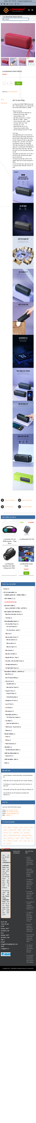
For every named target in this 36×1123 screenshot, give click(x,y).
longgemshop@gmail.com (25, 1)
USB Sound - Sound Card (12, 772)
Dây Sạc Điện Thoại (11, 682)
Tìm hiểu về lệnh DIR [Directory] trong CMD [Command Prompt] (29, 962)
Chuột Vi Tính (9, 736)
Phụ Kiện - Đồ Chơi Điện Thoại (14, 706)
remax (17, 883)
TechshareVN (30, 1014)
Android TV (9, 801)
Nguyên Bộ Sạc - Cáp (11, 703)
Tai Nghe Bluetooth (11, 710)
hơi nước (5, 878)
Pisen (7, 782)
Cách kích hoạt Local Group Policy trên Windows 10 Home (30, 984)
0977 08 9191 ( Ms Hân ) (12, 857)
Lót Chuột (8, 753)
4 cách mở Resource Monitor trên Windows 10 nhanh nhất (29, 973)
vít (32, 886)
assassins (15, 872)
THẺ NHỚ (7, 793)
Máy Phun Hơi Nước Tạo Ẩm (13, 660)
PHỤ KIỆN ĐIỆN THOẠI (10, 667)
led (21, 878)
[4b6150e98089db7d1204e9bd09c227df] (18, 40)
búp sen (26, 872)
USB (5, 808)
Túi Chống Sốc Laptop (13, 763)
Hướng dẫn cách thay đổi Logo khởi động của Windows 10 (18, 835)
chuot (31, 872)
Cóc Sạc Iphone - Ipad (13, 675)
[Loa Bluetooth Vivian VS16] (9, 599)
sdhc (4, 886)
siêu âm (15, 886)
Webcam (8, 776)
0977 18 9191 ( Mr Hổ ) (12, 855)
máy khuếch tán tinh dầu (14, 881)
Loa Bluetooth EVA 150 (10, 562)
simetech (10, 886)
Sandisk (27, 883)
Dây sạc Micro (10, 689)
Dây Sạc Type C (11, 692)
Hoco (28, 875)
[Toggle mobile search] (29, 10)
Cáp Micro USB (12, 875)
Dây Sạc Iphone (11, 685)
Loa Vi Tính (9, 749)
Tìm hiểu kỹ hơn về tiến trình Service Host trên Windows (29, 994)
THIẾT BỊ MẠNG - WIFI (10, 805)
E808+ (19, 875)
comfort (5, 875)
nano (4, 883)
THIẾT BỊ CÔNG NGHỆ (10, 799)
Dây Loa (8, 679)
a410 (4, 872)
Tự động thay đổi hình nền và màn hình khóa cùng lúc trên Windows (30, 1004)
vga (29, 886)
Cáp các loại (9, 727)
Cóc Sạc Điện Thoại (11, 669)
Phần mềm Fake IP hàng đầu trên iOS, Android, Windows (18, 826)
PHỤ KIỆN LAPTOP (11, 760)
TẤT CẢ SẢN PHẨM (8, 638)
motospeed (26, 878)
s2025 (22, 883)
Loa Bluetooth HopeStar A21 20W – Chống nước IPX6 (9, 587)
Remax (7, 785)
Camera (5, 634)
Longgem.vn (8, 861)
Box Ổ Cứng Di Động (11, 723)
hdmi (24, 875)
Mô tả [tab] (2, 99)
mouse (5, 881)
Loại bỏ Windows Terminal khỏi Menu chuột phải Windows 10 (29, 907)
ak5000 (9, 872)
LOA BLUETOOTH (13, 91)
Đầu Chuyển (9, 696)
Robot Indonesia (10, 789)
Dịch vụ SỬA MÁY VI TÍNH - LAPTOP (16, 654)
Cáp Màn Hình (10, 729)
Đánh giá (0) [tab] (4, 103)
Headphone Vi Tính (11, 746)
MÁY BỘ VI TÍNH (8, 651)
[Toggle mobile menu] (32, 10)
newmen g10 (11, 883)
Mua (18, 83)
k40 (10, 878)
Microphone (9, 756)
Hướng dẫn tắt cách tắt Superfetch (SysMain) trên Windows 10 (30, 951)
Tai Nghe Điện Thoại (11, 713)
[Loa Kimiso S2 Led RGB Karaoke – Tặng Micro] (26, 529)
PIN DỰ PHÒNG (8, 779)
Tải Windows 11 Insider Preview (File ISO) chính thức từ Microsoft (29, 929)
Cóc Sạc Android (11, 672)
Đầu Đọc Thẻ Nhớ (10, 699)
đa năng (9, 889)
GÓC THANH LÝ (8, 644)
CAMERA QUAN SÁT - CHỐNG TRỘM (14, 640)
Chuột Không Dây (11, 742)
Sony (20, 886)
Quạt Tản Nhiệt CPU (12, 769)
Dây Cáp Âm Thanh (12, 733)
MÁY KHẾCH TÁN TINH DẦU (12, 657)
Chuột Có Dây (10, 739)
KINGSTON (16, 878)
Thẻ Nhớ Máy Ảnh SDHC (12, 795)
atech (21, 872)
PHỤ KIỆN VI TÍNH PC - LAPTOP (13, 717)
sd (32, 883)
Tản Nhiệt (8, 766)
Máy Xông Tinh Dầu (26, 881)
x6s (4, 889)
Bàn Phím (8, 719)
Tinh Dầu (8, 663)
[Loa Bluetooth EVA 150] (9, 552)
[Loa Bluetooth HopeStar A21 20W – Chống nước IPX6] (9, 574)
